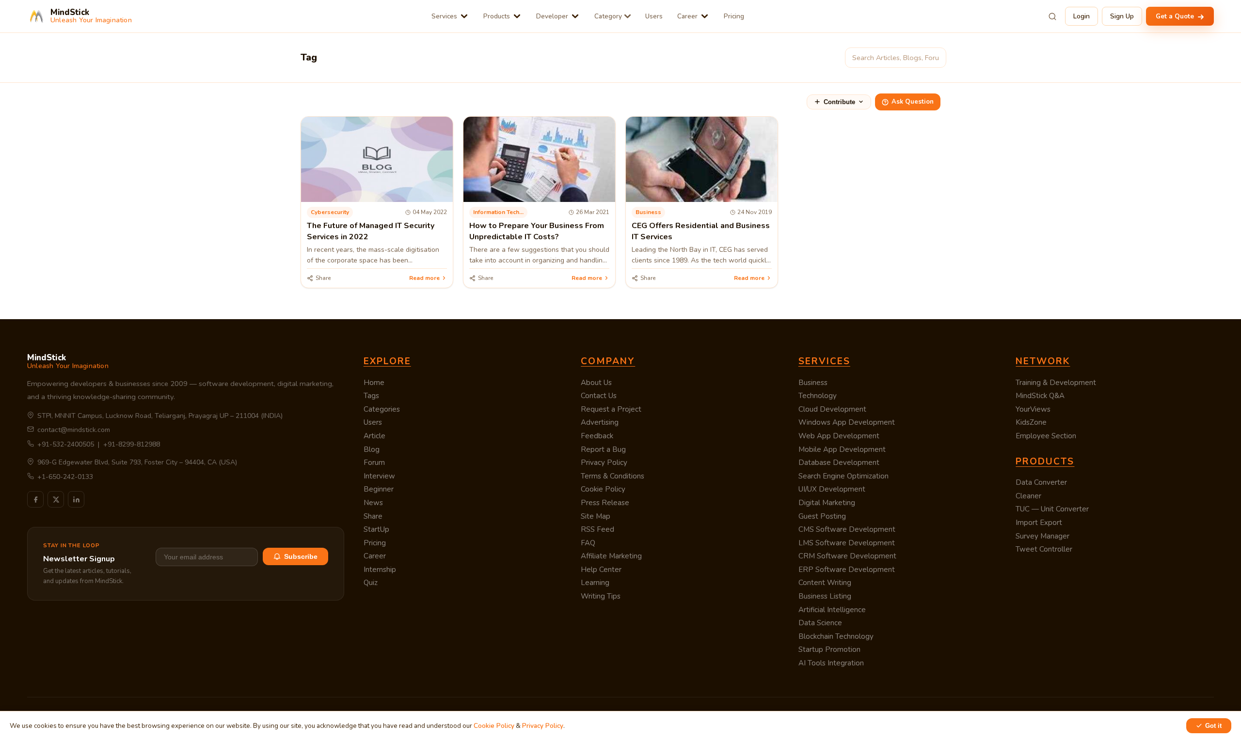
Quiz (371, 582)
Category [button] (608, 16)
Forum (374, 462)
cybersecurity (330, 212)
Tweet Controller (1044, 549)
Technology (817, 396)
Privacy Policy (604, 462)
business (648, 212)
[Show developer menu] (575, 16)
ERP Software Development (846, 569)
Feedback (597, 436)
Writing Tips (600, 596)
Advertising (600, 422)
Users (654, 16)
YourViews (1033, 409)
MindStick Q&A (1040, 396)
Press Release (605, 503)
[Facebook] (35, 499)
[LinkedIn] (76, 499)
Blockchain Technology (836, 636)
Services (444, 16)
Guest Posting (822, 516)
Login (1081, 16)
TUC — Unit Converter (1052, 509)
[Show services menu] (464, 16)
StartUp (376, 529)
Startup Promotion (829, 649)
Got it (1213, 725)
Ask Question (912, 101)
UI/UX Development (831, 489)
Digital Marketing (826, 503)
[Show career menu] (704, 16)
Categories (382, 409)
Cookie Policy (603, 489)
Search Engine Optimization (843, 476)
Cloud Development (832, 409)
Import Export (1039, 522)
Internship (380, 569)
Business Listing (824, 596)
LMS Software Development (846, 543)
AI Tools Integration (831, 663)
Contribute (839, 102)
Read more (424, 278)
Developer (552, 16)
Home (374, 382)
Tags (371, 396)
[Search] (1052, 16)
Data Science (820, 623)
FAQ (588, 543)
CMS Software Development (846, 529)
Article (374, 436)
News (373, 503)
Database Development (838, 462)
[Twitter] (56, 499)
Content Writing (824, 582)
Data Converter (1041, 482)
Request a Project (611, 409)
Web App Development (838, 436)
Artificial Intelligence (832, 610)
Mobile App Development (842, 449)
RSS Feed (597, 529)
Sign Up (1122, 16)
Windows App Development (846, 422)
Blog (372, 449)
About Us (596, 382)
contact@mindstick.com (73, 429)
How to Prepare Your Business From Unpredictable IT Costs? (536, 231)
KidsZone (1031, 422)
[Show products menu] (517, 16)
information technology (500, 212)
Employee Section (1046, 436)
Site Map (595, 516)
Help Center (601, 569)
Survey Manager (1042, 536)
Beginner (379, 489)
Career (687, 16)
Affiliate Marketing (611, 556)
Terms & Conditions (612, 476)
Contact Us (599, 396)
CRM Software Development (847, 556)
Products (496, 16)
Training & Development (1056, 382)
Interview (379, 476)
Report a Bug (603, 449)
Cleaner (1028, 496)
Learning (595, 582)
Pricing (734, 16)
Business (812, 382)
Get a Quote (1176, 16)
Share (373, 516)
